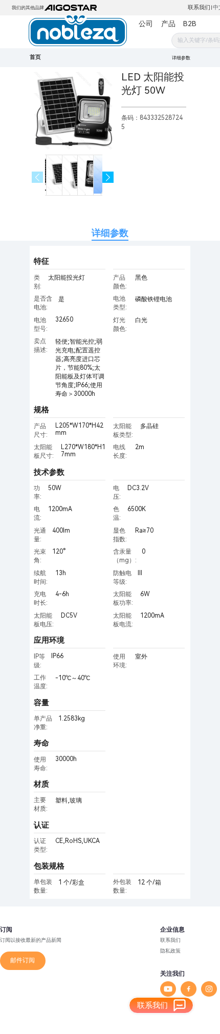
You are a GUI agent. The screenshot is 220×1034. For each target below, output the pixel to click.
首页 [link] (35, 57)
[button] (108, 177)
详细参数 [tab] (110, 232)
